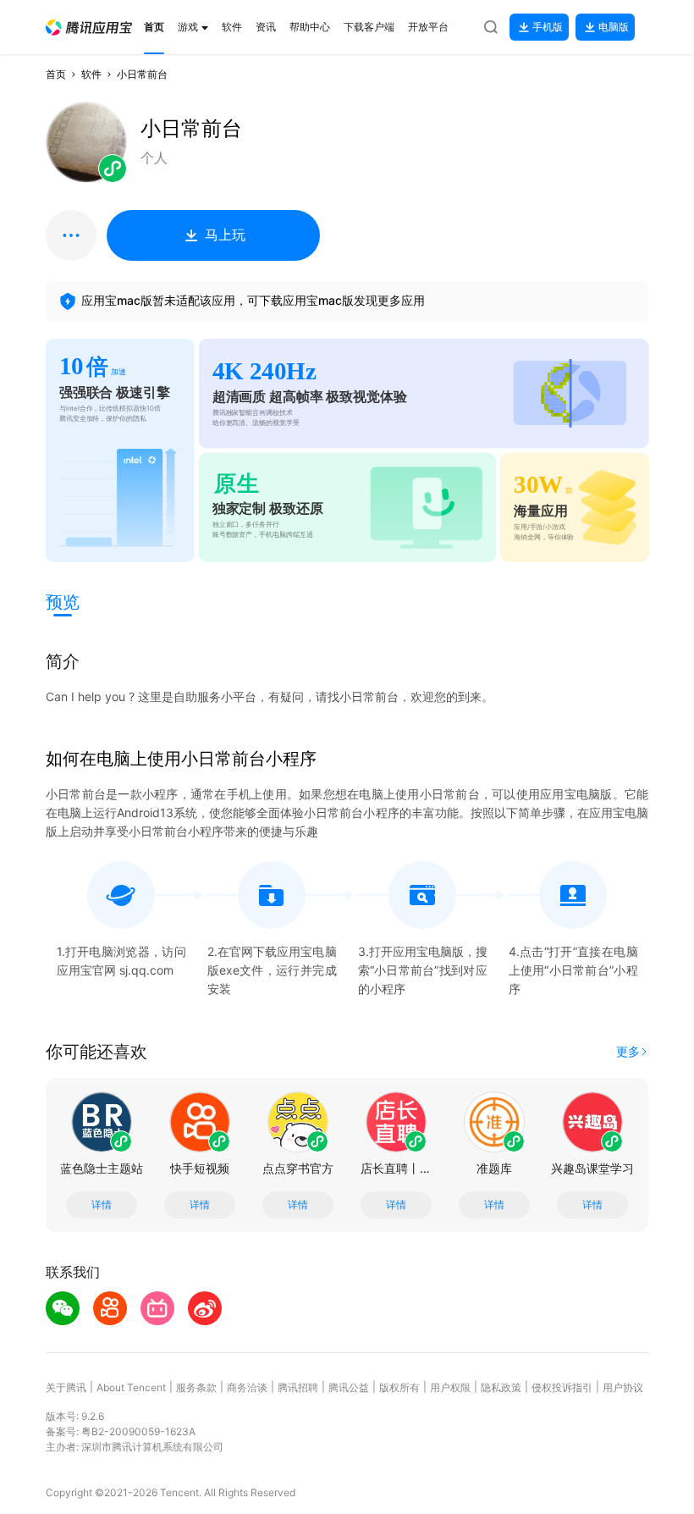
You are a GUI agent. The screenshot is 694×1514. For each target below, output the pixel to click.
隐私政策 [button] (501, 1387)
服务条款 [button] (196, 1387)
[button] (89, 27)
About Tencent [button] (131, 1387)
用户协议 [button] (623, 1387)
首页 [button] (56, 74)
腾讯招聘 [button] (298, 1387)
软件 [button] (91, 74)
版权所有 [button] (399, 1387)
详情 (101, 1205)
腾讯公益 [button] (348, 1387)
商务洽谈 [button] (247, 1387)
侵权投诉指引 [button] (562, 1387)
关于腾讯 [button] (66, 1387)
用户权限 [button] (450, 1387)
